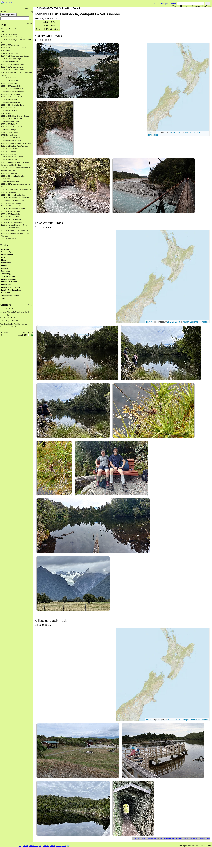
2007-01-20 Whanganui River (12, 222)
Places (4, 265)
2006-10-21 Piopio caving (10, 228)
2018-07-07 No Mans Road (11, 127)
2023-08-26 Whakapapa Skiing (12, 67)
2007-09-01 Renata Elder (10, 217)
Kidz (3, 257)
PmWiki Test (6, 284)
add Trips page (28, 9)
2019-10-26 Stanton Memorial (12, 119)
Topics (4, 245)
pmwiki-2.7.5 (22, 335)
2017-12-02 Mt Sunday (9, 132)
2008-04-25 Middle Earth (10, 211)
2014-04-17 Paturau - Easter (12, 157)
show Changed (29, 305)
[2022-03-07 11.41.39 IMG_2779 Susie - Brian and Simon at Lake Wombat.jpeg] (73, 410)
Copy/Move (206, 6)
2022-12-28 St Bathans (10, 80)
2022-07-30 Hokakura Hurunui (12, 89)
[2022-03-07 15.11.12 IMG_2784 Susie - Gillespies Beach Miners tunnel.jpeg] (133, 808)
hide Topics (29, 244)
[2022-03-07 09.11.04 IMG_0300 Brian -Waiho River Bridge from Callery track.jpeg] (77, 70)
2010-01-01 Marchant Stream (12, 192)
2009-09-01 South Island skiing (13, 195)
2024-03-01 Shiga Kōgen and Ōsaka (15, 56)
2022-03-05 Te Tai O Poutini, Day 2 (145, 838)
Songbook (5, 271)
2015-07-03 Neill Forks (9, 149)
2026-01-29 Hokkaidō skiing (11, 37)
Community (6, 252)
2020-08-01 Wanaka (9, 110)
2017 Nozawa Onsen (9, 135)
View (174, 6)
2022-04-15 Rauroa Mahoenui (12, 91)
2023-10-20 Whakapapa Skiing (12, 64)
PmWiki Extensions (9, 282)
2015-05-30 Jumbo (8, 151)
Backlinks (196, 6)
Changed (5, 304)
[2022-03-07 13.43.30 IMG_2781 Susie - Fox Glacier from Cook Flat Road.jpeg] (73, 583)
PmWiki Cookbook (8, 279)
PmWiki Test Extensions (11, 290)
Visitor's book (28, 332)
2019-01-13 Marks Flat (9, 124)
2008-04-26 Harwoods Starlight (13, 209)
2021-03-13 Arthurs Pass (10, 102)
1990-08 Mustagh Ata (9, 238)
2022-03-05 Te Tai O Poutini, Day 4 (197, 838)
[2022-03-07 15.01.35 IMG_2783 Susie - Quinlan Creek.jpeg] (73, 808)
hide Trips (30, 23)
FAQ (31, 12)
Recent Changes (160, 4)
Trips (3, 25)
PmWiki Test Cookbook (10, 287)
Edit (180, 6)
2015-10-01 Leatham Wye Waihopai (14, 146)
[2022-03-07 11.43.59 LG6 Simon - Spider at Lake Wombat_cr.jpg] (153, 410)
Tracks (4, 31)
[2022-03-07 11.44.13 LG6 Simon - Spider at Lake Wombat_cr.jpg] (54, 468)
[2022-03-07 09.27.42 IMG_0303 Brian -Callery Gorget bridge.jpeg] (153, 185)
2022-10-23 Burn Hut (9, 83)
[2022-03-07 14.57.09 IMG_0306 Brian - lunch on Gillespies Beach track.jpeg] (162, 750)
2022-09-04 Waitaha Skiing (11, 86)
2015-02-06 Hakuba (8, 154)
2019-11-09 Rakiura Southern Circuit (15, 116)
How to (3, 12)
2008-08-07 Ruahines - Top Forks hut (15, 198)
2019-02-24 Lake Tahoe (10, 121)
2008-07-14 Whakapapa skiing (12, 200)
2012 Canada (6, 179)
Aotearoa (5, 249)
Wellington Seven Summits (11, 29)
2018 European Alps (8, 130)
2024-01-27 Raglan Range (11, 59)
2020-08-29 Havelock (9, 108)
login (3, 335)
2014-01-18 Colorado (9, 159)
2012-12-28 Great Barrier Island (13, 176)
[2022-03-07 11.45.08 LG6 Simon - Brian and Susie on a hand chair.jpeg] (112, 468)
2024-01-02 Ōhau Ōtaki (10, 61)
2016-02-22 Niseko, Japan (11, 140)
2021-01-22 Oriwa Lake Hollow (13, 105)
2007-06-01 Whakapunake (11, 219)
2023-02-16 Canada (8, 78)
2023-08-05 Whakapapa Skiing (12, 69)
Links (3, 260)
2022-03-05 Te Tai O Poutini (11, 94)
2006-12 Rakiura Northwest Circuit (14, 225)
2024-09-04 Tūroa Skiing (10, 53)
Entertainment (7, 254)
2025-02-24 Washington (10, 45)
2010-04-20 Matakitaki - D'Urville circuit (16, 190)
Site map (4, 332)
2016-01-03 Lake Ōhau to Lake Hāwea (16, 143)
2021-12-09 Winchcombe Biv (12, 97)
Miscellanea (6, 263)
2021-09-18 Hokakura (9, 100)
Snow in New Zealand (10, 295)
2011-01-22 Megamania (10, 181)
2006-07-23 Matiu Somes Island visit (15, 230)
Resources (5, 293)
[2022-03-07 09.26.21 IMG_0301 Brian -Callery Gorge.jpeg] (55, 128)
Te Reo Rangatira (8, 276)
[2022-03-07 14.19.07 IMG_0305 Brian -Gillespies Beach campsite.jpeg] (77, 750)
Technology (6, 274)
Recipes (4, 268)
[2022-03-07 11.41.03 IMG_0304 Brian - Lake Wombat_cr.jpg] (77, 352)
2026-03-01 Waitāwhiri (9, 34)
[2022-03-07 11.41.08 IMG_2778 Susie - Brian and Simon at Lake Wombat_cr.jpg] (160, 352)
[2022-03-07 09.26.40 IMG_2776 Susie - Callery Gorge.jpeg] (73, 185)
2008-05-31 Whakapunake (11, 206)
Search (173, 4)
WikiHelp (46, 846)
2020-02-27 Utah (7, 113)
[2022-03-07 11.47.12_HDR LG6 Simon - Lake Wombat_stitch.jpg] (93, 525)
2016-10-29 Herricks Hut (10, 138)
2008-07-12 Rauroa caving (11, 203)
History (187, 6)
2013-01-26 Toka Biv (9, 173)
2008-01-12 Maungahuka (10, 214)
